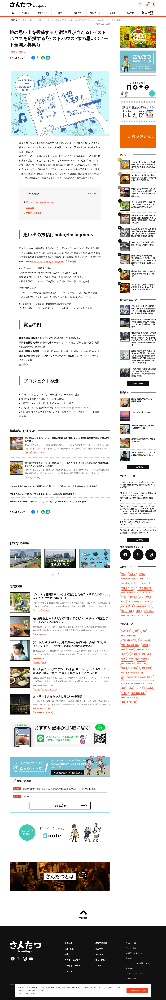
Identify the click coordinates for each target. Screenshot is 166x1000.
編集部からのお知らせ (134, 953)
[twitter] (19, 959)
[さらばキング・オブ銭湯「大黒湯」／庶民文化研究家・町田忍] (138, 245)
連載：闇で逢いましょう (42, 708)
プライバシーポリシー (134, 973)
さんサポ (99, 948)
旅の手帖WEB (38, 658)
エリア (98, 965)
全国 (30, 20)
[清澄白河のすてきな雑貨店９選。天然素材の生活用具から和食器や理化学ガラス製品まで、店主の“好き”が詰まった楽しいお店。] (138, 259)
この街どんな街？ (72, 959)
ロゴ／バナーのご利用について (138, 963)
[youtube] (31, 959)
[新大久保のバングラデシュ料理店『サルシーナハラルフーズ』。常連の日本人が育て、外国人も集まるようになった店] (60, 679)
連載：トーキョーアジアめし (43, 685)
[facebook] (13, 959)
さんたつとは (131, 943)
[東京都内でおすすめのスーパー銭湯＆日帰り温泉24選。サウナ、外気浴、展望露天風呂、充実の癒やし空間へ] (60, 447)
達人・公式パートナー (104, 959)
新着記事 (68, 942)
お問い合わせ (131, 978)
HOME (12, 20)
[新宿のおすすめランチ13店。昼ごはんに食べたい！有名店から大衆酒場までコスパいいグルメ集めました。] (138, 191)
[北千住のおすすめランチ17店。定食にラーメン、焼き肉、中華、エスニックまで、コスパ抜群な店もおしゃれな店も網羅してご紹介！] (60, 470)
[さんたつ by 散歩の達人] (28, 5)
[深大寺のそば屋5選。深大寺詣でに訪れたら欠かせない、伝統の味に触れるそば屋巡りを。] (138, 178)
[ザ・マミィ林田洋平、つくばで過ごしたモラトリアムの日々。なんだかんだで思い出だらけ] (60, 602)
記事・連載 (69, 948)
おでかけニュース (72, 965)
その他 (21, 20)
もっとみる (138, 383)
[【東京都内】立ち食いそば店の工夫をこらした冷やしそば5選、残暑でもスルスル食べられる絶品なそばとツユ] (138, 165)
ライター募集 (131, 948)
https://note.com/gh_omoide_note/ (47, 261)
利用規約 (129, 968)
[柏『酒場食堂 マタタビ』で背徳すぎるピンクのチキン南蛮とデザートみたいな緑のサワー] (60, 626)
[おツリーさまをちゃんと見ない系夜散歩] (60, 704)
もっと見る (138, 539)
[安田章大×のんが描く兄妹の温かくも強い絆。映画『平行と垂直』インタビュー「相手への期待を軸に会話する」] (60, 652)
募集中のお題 (101, 942)
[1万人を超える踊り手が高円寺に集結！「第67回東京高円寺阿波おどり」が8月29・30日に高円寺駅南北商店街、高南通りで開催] (138, 231)
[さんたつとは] (60, 876)
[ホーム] (13, 12)
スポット (99, 954)
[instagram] (25, 959)
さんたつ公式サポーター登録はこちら (67, 772)
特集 (67, 954)
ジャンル (68, 971)
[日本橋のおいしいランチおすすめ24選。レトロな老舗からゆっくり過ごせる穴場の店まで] (138, 287)
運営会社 (129, 958)
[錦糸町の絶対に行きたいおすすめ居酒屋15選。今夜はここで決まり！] (138, 274)
